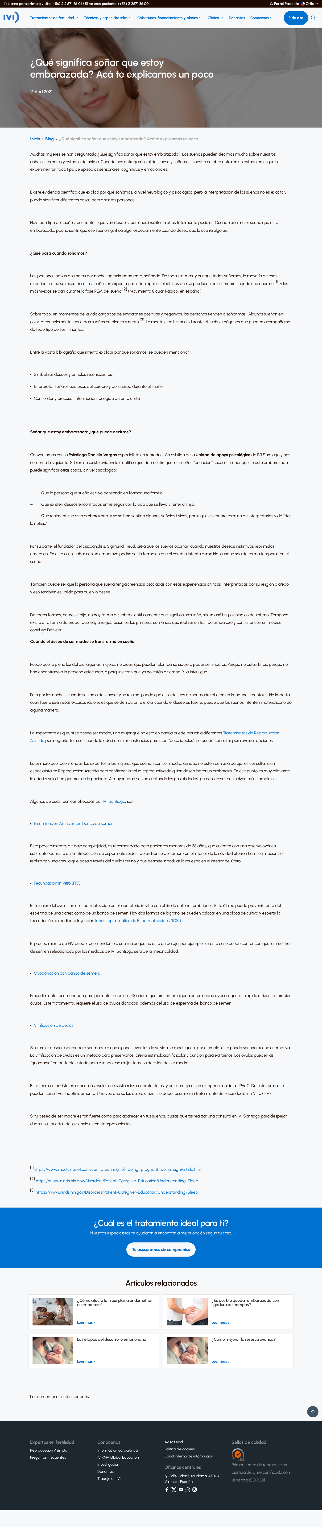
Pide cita (296, 18)
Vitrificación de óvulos (53, 1025)
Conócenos (259, 18)
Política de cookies (180, 1449)
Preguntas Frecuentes (48, 1457)
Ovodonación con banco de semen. (67, 973)
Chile (310, 4)
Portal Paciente (286, 4)
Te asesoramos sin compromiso (161, 1249)
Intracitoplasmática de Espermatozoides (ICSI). (139, 920)
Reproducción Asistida (48, 1450)
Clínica (213, 18)
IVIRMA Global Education (118, 1457)
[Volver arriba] (312, 1411)
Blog (49, 138)
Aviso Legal (174, 1442)
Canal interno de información (189, 1456)
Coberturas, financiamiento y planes (167, 18)
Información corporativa (117, 1450)
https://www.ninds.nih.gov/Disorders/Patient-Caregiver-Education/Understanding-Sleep (116, 1181)
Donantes (237, 18)
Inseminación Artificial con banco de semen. (74, 823)
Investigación (108, 1464)
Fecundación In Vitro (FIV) (57, 883)
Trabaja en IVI (109, 1479)
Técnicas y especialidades (106, 18)
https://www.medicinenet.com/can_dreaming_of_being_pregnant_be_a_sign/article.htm (118, 1169)
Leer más (85, 1322)
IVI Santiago (114, 801)
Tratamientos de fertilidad (52, 18)
